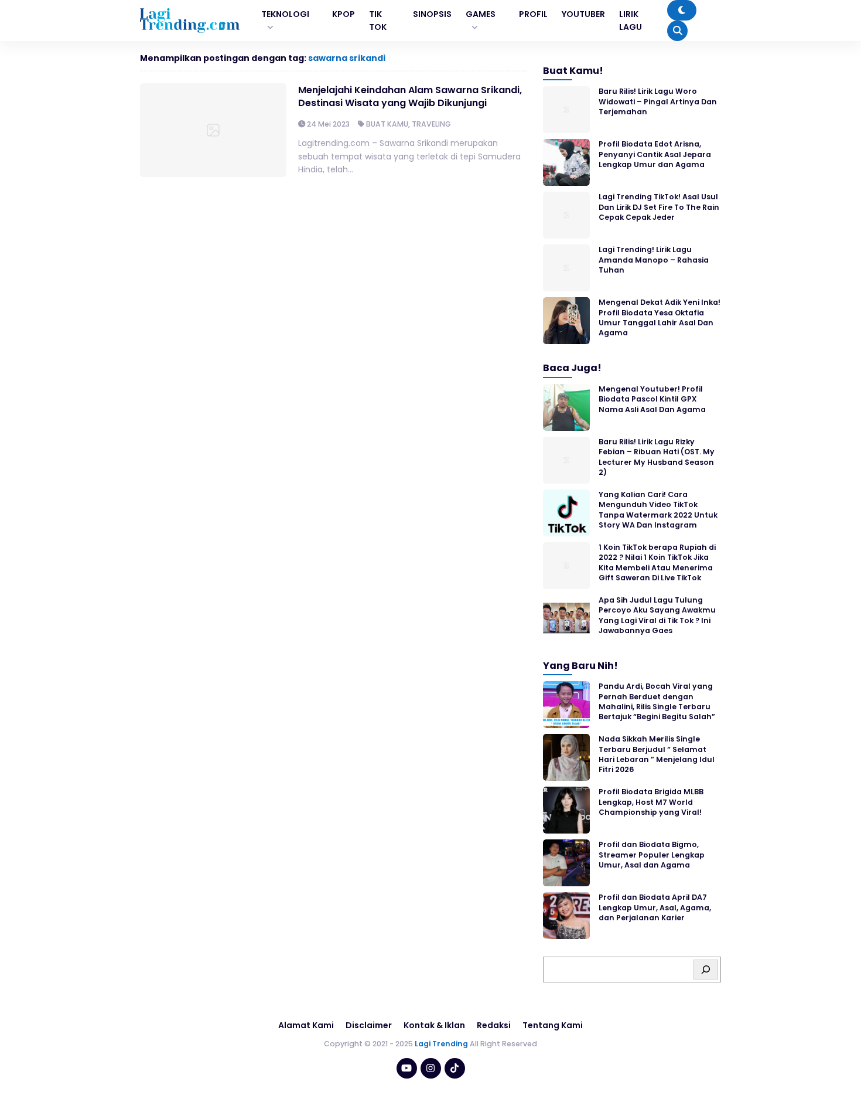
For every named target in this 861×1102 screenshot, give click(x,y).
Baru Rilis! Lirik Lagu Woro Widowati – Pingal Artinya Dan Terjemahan (658, 101)
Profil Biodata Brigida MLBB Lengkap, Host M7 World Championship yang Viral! (651, 802)
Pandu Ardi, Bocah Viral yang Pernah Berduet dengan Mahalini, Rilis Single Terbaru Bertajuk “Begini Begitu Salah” (657, 701)
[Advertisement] (430, 1069)
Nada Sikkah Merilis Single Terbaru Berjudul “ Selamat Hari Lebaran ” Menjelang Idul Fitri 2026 (657, 754)
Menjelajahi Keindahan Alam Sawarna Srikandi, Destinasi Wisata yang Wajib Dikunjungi (410, 96)
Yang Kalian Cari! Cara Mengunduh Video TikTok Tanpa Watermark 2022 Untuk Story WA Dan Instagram (658, 509)
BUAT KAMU (387, 124)
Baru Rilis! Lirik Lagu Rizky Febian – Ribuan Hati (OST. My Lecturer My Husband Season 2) (657, 457)
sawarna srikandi (346, 58)
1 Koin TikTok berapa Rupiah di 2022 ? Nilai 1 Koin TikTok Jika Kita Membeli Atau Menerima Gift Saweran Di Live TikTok (657, 562)
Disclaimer (369, 1025)
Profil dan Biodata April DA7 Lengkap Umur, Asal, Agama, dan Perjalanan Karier (655, 907)
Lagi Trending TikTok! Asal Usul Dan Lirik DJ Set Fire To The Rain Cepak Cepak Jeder (659, 207)
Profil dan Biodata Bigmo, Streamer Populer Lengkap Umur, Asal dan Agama (652, 854)
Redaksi (494, 1025)
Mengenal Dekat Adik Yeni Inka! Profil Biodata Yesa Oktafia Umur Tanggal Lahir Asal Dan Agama (659, 317)
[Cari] (705, 969)
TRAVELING (431, 124)
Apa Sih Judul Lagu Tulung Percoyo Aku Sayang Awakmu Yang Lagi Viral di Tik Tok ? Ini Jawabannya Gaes (657, 615)
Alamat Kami (306, 1025)
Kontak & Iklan (434, 1025)
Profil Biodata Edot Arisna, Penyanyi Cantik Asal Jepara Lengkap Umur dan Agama (655, 154)
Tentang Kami (552, 1025)
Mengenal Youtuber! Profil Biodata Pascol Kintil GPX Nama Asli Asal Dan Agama (652, 399)
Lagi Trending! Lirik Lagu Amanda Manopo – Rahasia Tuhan (654, 259)
